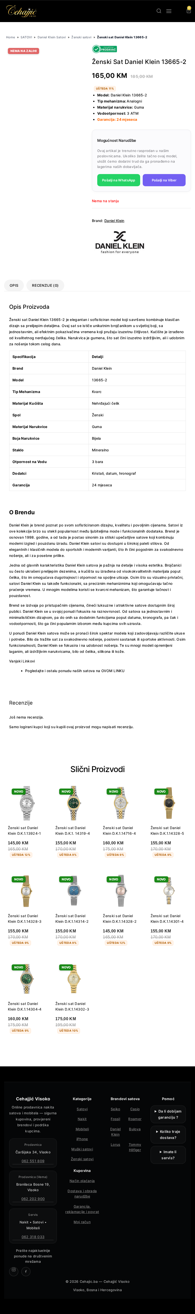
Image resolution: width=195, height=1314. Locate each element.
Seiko (115, 1109)
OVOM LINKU (112, 671)
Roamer (134, 1119)
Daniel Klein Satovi (52, 37)
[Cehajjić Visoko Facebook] (25, 1271)
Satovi (82, 1109)
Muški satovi (82, 1149)
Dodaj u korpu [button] (25, 868)
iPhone (82, 1139)
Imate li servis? (168, 1155)
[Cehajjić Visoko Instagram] (13, 1271)
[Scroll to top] (187, 1306)
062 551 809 (33, 1161)
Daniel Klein (114, 220)
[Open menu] (169, 11)
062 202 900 (33, 1199)
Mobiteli (82, 1129)
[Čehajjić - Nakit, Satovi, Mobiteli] (21, 11)
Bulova (135, 1129)
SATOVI (26, 37)
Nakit (82, 1119)
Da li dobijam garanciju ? (170, 1114)
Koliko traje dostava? (170, 1134)
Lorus (115, 1144)
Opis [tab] (14, 285)
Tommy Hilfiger (135, 1147)
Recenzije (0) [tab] (45, 285)
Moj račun (82, 1222)
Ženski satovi (81, 37)
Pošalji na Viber (164, 180)
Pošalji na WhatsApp (118, 180)
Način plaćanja (82, 1181)
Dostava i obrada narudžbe (82, 1194)
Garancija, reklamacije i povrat (82, 1209)
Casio (135, 1109)
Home (10, 37)
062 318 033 (33, 1237)
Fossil (115, 1119)
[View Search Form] (159, 11)
